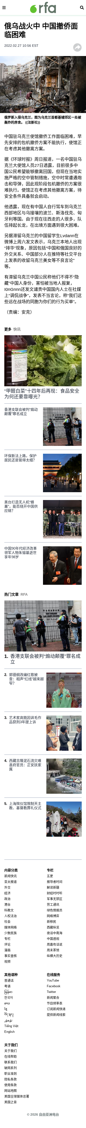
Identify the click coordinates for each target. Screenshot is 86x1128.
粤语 (7, 986)
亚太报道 (10, 881)
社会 (7, 921)
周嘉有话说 (54, 944)
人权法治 (10, 916)
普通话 (9, 980)
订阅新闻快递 (56, 1009)
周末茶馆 (53, 950)
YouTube (53, 980)
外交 (7, 887)
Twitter (51, 992)
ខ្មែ (5, 1009)
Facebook (53, 986)
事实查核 (10, 956)
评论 (7, 944)
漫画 (7, 950)
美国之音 (10, 1102)
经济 (7, 893)
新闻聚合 (53, 997)
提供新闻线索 (56, 1014)
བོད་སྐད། (9, 1014)
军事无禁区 (54, 899)
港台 (7, 904)
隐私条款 (10, 1079)
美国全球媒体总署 (16, 1096)
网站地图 (10, 1090)
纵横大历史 (54, 956)
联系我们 (10, 1062)
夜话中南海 (54, 933)
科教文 (9, 910)
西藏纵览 (53, 927)
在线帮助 (10, 1056)
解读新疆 (53, 887)
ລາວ (7, 1003)
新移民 (51, 921)
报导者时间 (54, 881)
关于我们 (10, 1050)
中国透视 (53, 938)
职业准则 (10, 1073)
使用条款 (10, 1085)
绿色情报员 (54, 910)
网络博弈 (53, 916)
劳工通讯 (53, 904)
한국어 (8, 997)
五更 (50, 876)
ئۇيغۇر (8, 1020)
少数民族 (10, 933)
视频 (7, 961)
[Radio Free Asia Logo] (43, 7)
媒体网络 (10, 927)
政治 (7, 899)
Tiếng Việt (11, 1026)
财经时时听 (54, 893)
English (9, 1032)
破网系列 (10, 1068)
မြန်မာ (8, 992)
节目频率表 (54, 1003)
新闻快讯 (10, 876)
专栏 (7, 938)
